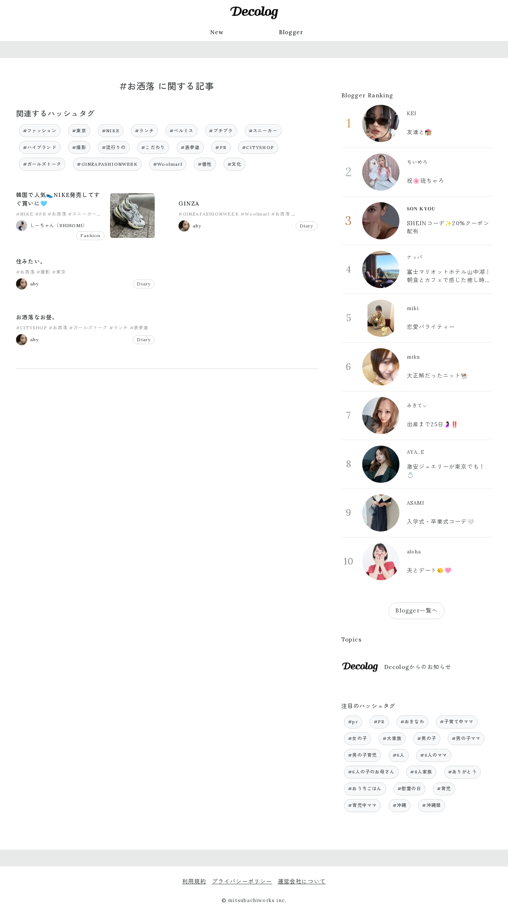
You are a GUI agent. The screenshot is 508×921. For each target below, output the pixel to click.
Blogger (291, 32)
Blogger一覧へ (416, 610)
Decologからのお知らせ (417, 666)
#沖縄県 (431, 805)
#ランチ (144, 130)
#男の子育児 (362, 755)
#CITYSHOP (258, 147)
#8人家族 (421, 772)
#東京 (79, 130)
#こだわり (153, 147)
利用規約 (194, 881)
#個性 (205, 164)
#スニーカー (263, 130)
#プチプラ (221, 130)
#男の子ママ (466, 738)
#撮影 (79, 147)
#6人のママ (433, 755)
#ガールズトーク (42, 164)
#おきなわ (412, 721)
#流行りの (114, 147)
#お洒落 (57, 214)
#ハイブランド (40, 147)
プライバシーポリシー (242, 881)
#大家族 (392, 738)
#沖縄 (400, 805)
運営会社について (302, 881)
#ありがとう (462, 772)
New (217, 32)
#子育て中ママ (456, 721)
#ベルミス (181, 130)
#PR (220, 147)
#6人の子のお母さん (371, 772)
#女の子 (357, 738)
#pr (353, 721)
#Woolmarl (167, 164)
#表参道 (190, 147)
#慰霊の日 (409, 788)
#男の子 (426, 738)
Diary (307, 226)
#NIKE (110, 130)
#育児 (444, 788)
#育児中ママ (362, 805)
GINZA (189, 203)
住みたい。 (31, 261)
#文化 (235, 164)
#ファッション (40, 130)
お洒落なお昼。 (37, 317)
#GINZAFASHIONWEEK (107, 164)
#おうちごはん (365, 788)
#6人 (399, 755)
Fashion (90, 235)
